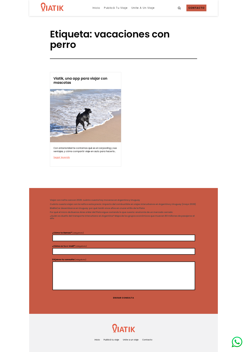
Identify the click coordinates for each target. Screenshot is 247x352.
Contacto (196, 8)
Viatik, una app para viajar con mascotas (80, 80)
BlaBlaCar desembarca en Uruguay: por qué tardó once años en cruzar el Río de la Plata (97, 208)
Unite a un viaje (143, 8)
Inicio (96, 8)
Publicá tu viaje (116, 8)
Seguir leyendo (61, 157)
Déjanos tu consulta (69, 259)
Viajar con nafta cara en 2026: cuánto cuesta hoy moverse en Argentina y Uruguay (95, 200)
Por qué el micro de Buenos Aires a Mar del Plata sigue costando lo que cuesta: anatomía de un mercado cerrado (111, 212)
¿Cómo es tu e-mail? (69, 246)
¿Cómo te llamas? (68, 232)
